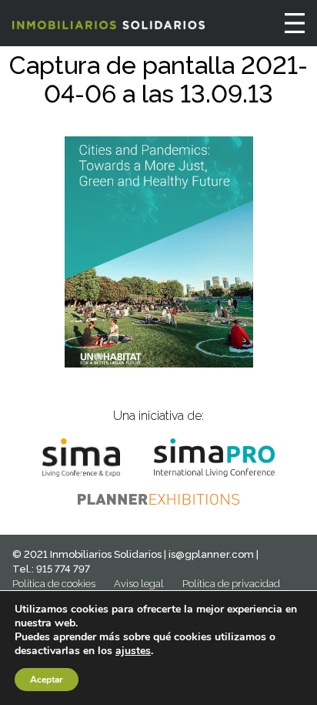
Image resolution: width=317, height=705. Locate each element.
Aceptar (46, 679)
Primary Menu (295, 23)
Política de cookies (53, 583)
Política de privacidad (231, 583)
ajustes (133, 651)
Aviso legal (139, 583)
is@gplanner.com (211, 554)
